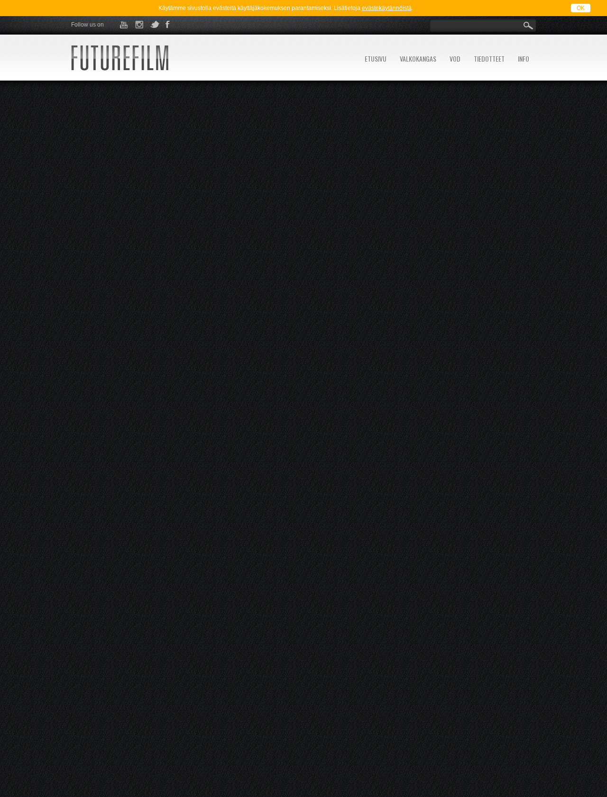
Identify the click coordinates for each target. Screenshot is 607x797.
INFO (523, 58)
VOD (455, 58)
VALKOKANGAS (418, 58)
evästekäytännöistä (387, 8)
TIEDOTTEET (489, 58)
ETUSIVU (375, 58)
